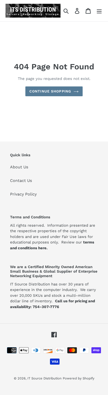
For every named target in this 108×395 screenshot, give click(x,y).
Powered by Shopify (78, 378)
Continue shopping (50, 91)
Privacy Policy (23, 194)
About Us (19, 167)
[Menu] (99, 10)
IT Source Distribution (44, 378)
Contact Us (21, 180)
